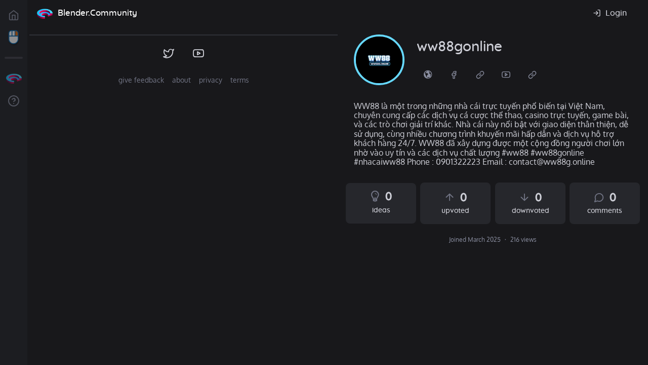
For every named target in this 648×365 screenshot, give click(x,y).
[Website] (480, 74)
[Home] (44, 13)
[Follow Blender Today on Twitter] (169, 54)
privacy (210, 80)
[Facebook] (454, 74)
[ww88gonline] (379, 59)
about (181, 80)
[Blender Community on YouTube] (199, 54)
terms (239, 80)
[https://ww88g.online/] (428, 74)
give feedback (141, 80)
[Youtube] (506, 74)
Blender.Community (97, 13)
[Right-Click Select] (13, 37)
